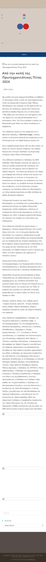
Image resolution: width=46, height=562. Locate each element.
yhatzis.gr (32, 559)
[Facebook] (20, 26)
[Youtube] (26, 26)
